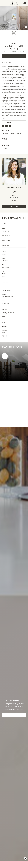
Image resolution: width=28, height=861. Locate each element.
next (15, 32)
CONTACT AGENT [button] (14, 206)
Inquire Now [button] (14, 56)
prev (12, 32)
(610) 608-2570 (14, 197)
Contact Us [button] (14, 714)
